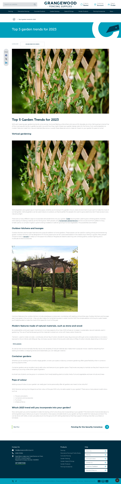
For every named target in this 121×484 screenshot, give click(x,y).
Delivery (88, 455)
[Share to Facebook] (6, 55)
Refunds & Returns (91, 470)
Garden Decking (54, 11)
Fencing (10, 11)
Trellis (68, 219)
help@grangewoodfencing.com (24, 450)
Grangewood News (32, 44)
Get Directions (20, 463)
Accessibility (74, 481)
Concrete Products (39, 11)
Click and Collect (91, 458)
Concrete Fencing (65, 456)
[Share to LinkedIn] (6, 63)
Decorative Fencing (23, 11)
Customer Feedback (92, 466)
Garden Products (83, 11)
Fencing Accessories (99, 11)
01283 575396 (19, 453)
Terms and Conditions (49, 481)
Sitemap (80, 481)
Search (34, 4)
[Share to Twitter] (6, 59)
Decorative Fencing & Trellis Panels (70, 453)
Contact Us (89, 462)
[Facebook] (16, 481)
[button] (117, 480)
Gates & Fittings (69, 11)
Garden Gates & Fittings (67, 461)
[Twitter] (13, 481)
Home (14, 19)
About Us (88, 451)
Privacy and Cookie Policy (62, 481)
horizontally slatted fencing (68, 221)
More (111, 11)
